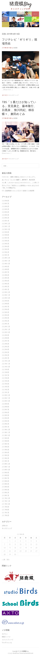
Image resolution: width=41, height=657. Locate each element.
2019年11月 (6, 432)
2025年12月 (6, 223)
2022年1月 (5, 358)
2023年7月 (5, 306)
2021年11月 (6, 364)
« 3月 (3, 559)
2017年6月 (5, 515)
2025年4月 (5, 246)
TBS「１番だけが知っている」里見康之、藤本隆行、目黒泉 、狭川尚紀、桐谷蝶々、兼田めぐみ (19, 108)
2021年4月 (5, 384)
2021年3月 (5, 386)
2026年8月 (5, 201)
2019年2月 (5, 458)
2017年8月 (5, 510)
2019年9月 (5, 438)
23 (15, 551)
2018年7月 (5, 478)
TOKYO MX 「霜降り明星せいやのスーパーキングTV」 (19, 177)
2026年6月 (5, 206)
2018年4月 (5, 487)
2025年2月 (5, 252)
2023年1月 (5, 324)
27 (36, 551)
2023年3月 (5, 318)
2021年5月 (5, 381)
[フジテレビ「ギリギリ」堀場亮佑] (20, 78)
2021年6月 (5, 378)
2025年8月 (5, 235)
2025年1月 (5, 255)
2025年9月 (5, 232)
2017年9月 (5, 507)
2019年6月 (5, 447)
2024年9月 (5, 266)
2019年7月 (5, 444)
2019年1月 (5, 461)
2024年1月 (5, 289)
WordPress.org (7, 642)
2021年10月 (6, 367)
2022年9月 (5, 335)
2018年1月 (5, 495)
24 (20, 551)
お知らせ (5, 525)
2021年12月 (6, 361)
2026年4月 (5, 212)
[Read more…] (8, 90)
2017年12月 (6, 498)
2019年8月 (5, 441)
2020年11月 (6, 398)
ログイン (5, 634)
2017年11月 (6, 501)
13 (36, 544)
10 (20, 544)
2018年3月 (5, 490)
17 (20, 548)
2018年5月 (5, 484)
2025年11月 (6, 226)
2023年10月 (6, 298)
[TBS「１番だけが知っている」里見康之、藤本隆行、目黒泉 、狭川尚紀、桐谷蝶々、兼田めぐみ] (20, 142)
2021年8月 (5, 372)
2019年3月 (5, 455)
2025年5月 (5, 243)
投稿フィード (6, 637)
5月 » (8, 559)
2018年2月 (5, 492)
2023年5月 (5, 312)
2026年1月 (5, 221)
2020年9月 (5, 404)
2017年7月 (5, 512)
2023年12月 (6, 292)
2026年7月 (5, 203)
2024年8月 (5, 269)
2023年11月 (6, 295)
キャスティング (14, 95)
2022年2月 (5, 355)
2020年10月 (6, 401)
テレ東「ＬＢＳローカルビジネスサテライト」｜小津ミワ (20, 182)
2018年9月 (5, 472)
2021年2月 (5, 389)
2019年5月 (5, 449)
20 (36, 548)
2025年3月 (5, 249)
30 (15, 554)
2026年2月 (5, 218)
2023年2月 (5, 321)
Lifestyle (10, 653)
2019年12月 (6, 429)
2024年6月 (5, 275)
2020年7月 (5, 409)
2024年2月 (5, 286)
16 (15, 548)
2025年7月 (5, 238)
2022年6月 (5, 344)
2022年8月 (5, 338)
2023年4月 (5, 315)
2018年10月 (6, 469)
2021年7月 (5, 375)
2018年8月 (5, 475)
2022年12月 (6, 326)
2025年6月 (5, 241)
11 (26, 544)
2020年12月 (6, 395)
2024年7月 (5, 272)
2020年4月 (5, 418)
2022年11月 (6, 329)
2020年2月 (5, 424)
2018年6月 (5, 481)
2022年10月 (6, 332)
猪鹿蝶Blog (20, 4)
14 (4, 548)
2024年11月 (6, 261)
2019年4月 (5, 452)
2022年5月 (5, 346)
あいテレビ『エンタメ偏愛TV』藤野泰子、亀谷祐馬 (18, 180)
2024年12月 (6, 258)
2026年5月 (5, 209)
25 (26, 551)
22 (10, 551)
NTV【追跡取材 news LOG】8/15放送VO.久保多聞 (18, 191)
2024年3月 (5, 284)
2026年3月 (5, 215)
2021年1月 (5, 392)
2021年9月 (5, 369)
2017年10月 (6, 504)
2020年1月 (5, 427)
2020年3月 (5, 421)
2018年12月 (6, 464)
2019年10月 (6, 435)
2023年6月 (5, 309)
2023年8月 (5, 303)
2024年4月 (5, 281)
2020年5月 (5, 415)
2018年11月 (6, 467)
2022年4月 (5, 349)
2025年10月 (6, 229)
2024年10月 (6, 263)
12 (31, 544)
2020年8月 (5, 407)
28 (4, 554)
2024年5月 (5, 278)
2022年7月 (5, 341)
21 (4, 551)
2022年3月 (5, 352)
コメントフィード (7, 639)
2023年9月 (5, 301)
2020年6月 (5, 412)
